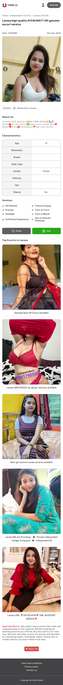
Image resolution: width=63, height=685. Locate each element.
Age (17, 143)
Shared (17, 192)
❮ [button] (5, 69)
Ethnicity (17, 178)
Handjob (9, 214)
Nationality (16, 150)
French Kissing (43, 206)
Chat (48, 231)
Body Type (17, 164)
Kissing (9, 210)
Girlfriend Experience (16, 219)
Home (5, 15)
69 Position (11, 206)
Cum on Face (42, 210)
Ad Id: (9, 33)
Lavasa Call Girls (41, 15)
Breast (17, 157)
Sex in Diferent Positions (43, 219)
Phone (18, 231)
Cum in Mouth (42, 214)
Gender (17, 171)
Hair (17, 185)
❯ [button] (58, 69)
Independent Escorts (20, 15)
